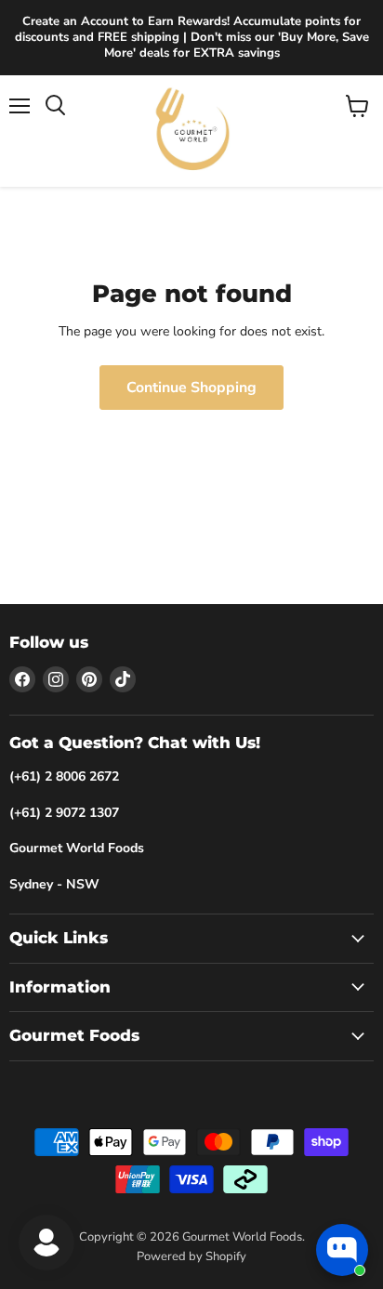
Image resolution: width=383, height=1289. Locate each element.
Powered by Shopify (191, 1256)
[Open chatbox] (342, 1250)
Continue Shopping (191, 387)
